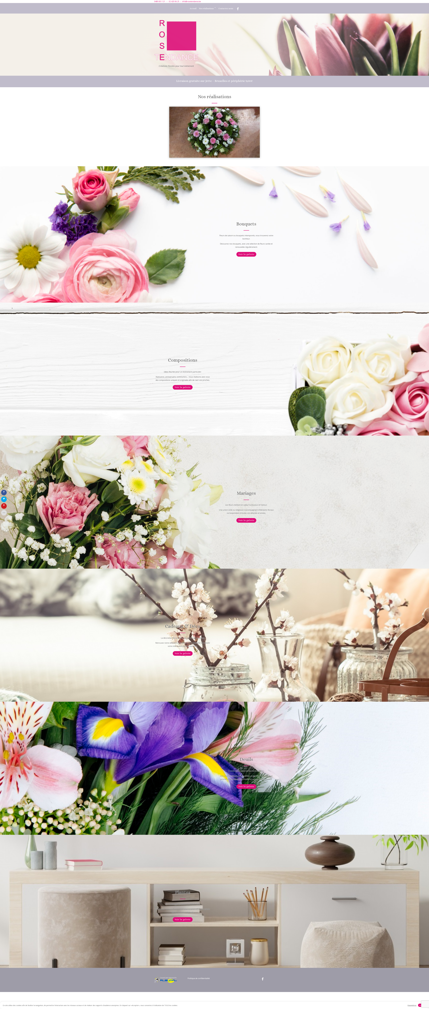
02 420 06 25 (174, 1)
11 (216, 169)
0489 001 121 (159, 1)
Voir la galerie (246, 271)
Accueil (193, 8)
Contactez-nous (225, 8)
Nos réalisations (206, 8)
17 (227, 169)
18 (229, 169)
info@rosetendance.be (191, 1)
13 (220, 169)
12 (218, 169)
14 (222, 169)
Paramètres (412, 1005)
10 (214, 169)
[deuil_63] (214, 174)
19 (231, 169)
